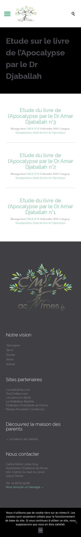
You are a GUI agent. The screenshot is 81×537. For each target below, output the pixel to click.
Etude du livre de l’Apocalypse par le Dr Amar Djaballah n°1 (40, 206)
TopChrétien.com (17, 393)
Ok (40, 530)
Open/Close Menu (7, 13)
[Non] (76, 522)
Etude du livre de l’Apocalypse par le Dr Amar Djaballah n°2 (40, 161)
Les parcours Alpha (18, 397)
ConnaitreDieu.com (18, 389)
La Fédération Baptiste (20, 401)
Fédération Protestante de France (27, 405)
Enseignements (24, 132)
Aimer (10, 359)
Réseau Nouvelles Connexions (25, 409)
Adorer (10, 364)
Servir (9, 350)
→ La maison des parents (22, 439)
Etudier (10, 354)
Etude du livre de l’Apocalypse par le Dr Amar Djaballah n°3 (40, 116)
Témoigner (13, 345)
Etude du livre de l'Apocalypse (49, 132)
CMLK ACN (32, 128)
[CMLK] (42, 13)
